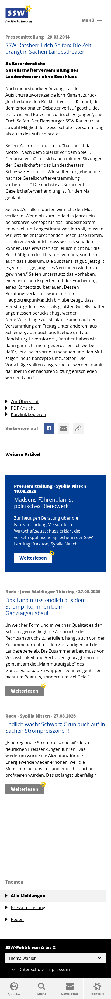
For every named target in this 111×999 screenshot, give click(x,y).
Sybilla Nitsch (71, 486)
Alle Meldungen (28, 895)
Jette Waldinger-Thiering (47, 591)
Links (10, 969)
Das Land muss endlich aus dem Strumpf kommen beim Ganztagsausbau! (45, 606)
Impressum (58, 969)
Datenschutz (31, 969)
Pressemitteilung (28, 908)
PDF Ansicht (23, 408)
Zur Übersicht (25, 401)
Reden (17, 919)
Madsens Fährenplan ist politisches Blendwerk (43, 502)
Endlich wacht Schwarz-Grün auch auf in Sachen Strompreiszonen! (55, 727)
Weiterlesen (33, 558)
